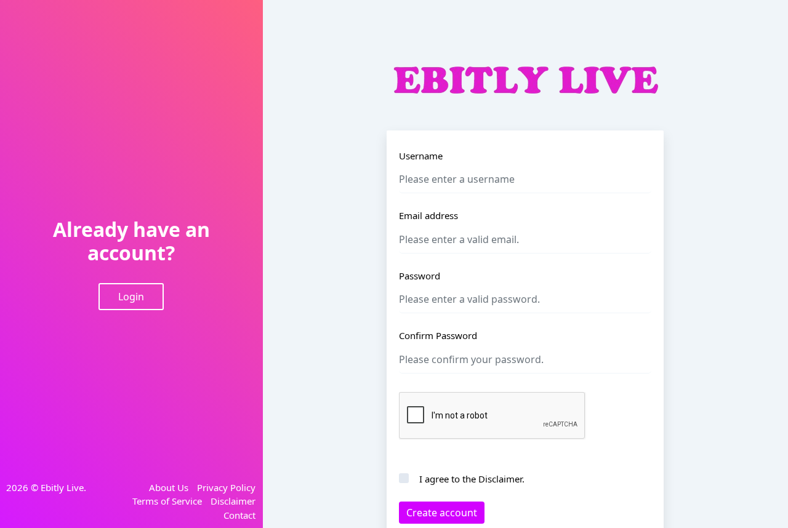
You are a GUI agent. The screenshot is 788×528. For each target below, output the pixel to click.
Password (419, 276)
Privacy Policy (226, 487)
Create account (441, 512)
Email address (428, 215)
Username (421, 156)
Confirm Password (438, 335)
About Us (168, 487)
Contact (239, 515)
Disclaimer (233, 501)
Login (131, 296)
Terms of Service (167, 501)
